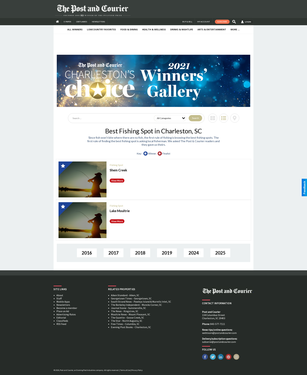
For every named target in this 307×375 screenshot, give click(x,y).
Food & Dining (129, 29)
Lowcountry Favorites (101, 29)
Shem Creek (118, 170)
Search (195, 118)
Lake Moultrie (120, 211)
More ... (235, 29)
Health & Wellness (154, 29)
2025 (220, 252)
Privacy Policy (137, 370)
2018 (140, 252)
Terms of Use (125, 370)
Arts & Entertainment (211, 29)
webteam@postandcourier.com (219, 332)
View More (117, 180)
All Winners (75, 29)
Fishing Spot (116, 164)
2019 (167, 252)
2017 (113, 252)
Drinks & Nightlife (181, 29)
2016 (87, 252)
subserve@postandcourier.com (219, 341)
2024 (194, 252)
